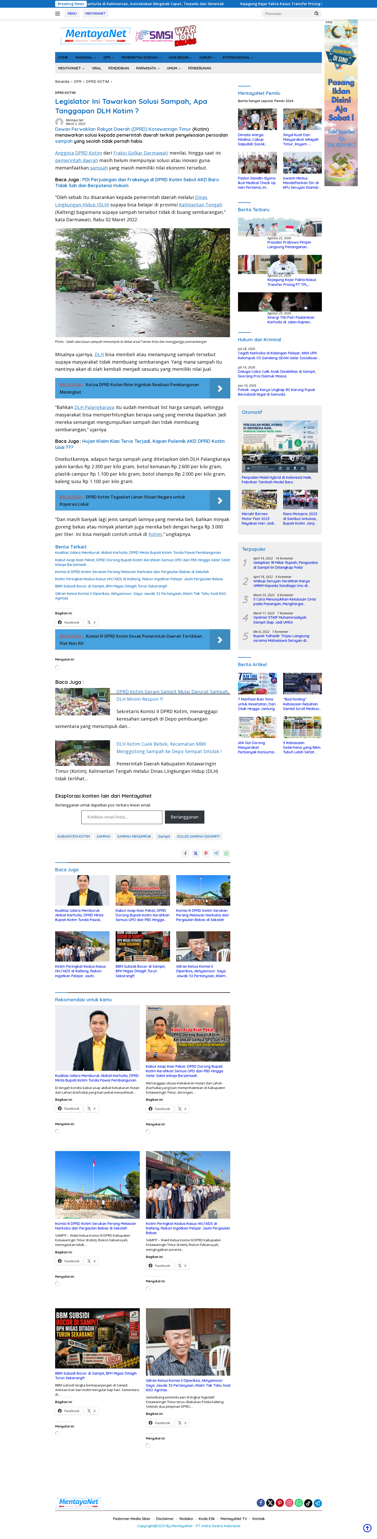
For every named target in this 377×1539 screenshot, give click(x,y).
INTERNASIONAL (236, 57)
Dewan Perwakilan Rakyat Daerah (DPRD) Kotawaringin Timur (123, 129)
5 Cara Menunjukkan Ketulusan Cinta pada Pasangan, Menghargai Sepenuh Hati (284, 601)
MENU (72, 13)
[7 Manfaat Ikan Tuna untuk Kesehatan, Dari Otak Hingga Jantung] (257, 684)
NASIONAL (84, 57)
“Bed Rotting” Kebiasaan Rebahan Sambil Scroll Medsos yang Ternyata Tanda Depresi (301, 704)
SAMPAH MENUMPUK (134, 836)
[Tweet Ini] (196, 853)
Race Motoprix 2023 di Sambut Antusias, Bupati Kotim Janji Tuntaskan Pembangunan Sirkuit (300, 519)
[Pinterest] (280, 1503)
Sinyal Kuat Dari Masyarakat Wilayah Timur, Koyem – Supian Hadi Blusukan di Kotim (301, 140)
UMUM (172, 68)
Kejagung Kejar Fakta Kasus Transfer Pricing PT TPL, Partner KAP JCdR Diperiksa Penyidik (209, 4)
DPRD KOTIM (65, 92)
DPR (107, 57)
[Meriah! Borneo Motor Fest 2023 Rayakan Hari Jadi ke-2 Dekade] (259, 499)
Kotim (155, 534)
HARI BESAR (178, 57)
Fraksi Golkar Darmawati (140, 153)
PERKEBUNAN (199, 68)
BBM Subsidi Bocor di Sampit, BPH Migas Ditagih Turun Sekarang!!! (111, 586)
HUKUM (206, 57)
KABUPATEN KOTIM (74, 836)
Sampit (164, 836)
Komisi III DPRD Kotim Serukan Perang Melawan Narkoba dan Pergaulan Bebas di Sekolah (132, 571)
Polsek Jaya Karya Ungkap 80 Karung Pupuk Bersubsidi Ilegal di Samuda (276, 392)
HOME (63, 57)
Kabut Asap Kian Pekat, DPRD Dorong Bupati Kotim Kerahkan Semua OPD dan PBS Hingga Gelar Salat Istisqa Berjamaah (142, 562)
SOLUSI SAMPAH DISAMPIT (198, 836)
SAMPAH (103, 836)
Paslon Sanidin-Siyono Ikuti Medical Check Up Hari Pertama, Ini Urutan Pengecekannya (257, 183)
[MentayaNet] (95, 35)
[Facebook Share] (185, 853)
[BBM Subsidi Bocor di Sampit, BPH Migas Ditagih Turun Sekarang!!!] (143, 946)
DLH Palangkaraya (94, 407)
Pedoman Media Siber (132, 1518)
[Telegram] (318, 1503)
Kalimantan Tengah (200, 205)
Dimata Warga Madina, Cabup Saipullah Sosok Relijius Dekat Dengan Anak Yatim (256, 140)
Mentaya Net (74, 120)
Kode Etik (207, 1518)
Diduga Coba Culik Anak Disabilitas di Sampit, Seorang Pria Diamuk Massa (277, 374)
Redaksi (186, 1518)
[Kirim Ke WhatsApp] (226, 853)
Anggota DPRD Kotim (78, 153)
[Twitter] (270, 1503)
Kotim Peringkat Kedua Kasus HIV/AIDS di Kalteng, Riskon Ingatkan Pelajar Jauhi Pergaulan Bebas (139, 579)
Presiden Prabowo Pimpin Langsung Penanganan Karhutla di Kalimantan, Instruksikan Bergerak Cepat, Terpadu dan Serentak (292, 244)
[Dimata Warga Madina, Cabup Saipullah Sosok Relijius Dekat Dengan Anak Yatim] (257, 119)
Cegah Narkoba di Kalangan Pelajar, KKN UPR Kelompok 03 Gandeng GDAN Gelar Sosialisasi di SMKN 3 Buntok (279, 355)
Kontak (259, 1518)
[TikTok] (308, 1503)
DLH (99, 354)
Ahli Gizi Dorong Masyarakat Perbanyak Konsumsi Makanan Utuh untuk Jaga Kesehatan (256, 748)
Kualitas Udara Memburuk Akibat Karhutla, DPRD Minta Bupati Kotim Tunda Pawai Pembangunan (138, 552)
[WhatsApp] (299, 1503)
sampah (64, 141)
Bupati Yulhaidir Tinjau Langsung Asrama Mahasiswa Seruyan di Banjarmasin (281, 638)
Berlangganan (185, 817)
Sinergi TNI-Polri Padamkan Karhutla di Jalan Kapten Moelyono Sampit (290, 319)
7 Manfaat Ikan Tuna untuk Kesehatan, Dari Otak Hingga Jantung (257, 704)
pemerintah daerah (76, 160)
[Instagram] (289, 1503)
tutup (329, 22)
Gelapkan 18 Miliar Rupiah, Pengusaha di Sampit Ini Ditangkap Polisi (285, 565)
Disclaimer (165, 1518)
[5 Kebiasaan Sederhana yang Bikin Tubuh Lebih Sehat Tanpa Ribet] (302, 727)
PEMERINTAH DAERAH (140, 57)
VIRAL (96, 68)
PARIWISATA (146, 68)
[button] (317, 13)
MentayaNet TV (234, 1518)
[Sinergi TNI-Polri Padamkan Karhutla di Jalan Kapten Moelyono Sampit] (280, 302)
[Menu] (58, 13)
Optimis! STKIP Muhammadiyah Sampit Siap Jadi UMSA (279, 620)
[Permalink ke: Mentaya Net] (59, 121)
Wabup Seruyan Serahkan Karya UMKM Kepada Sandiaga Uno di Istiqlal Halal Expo (281, 583)
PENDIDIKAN (118, 68)
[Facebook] (261, 1503)
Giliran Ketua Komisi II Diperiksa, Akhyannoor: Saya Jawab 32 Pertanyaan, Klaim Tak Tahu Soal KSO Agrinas (140, 596)
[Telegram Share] (216, 853)
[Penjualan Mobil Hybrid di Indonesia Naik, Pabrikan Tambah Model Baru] (280, 447)
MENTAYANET (95, 13)
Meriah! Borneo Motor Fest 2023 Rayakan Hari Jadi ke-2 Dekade (258, 519)
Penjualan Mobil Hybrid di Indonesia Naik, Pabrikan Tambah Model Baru (277, 479)
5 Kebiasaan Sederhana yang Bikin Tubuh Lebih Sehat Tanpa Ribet (302, 748)
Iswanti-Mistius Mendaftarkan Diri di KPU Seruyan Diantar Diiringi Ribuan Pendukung (301, 183)
